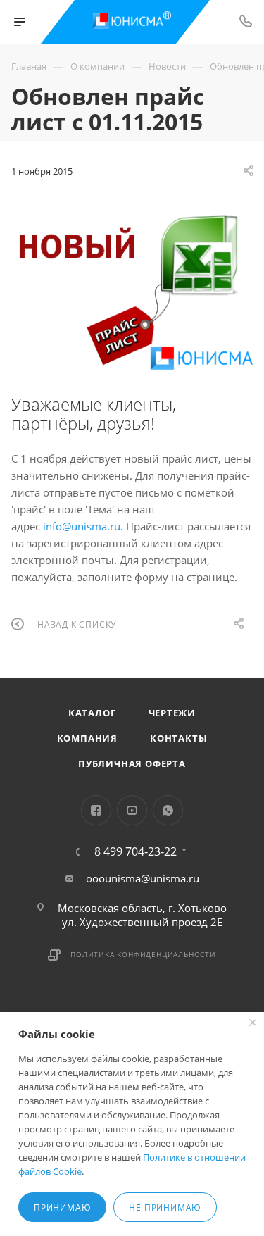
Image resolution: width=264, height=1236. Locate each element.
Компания (87, 738)
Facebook (96, 810)
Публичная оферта (132, 763)
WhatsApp (168, 810)
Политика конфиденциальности (143, 954)
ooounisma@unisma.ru (142, 878)
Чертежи (172, 712)
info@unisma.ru (81, 526)
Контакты (178, 738)
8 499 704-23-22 (135, 851)
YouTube (132, 810)
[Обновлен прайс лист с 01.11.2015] (132, 287)
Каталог (92, 712)
